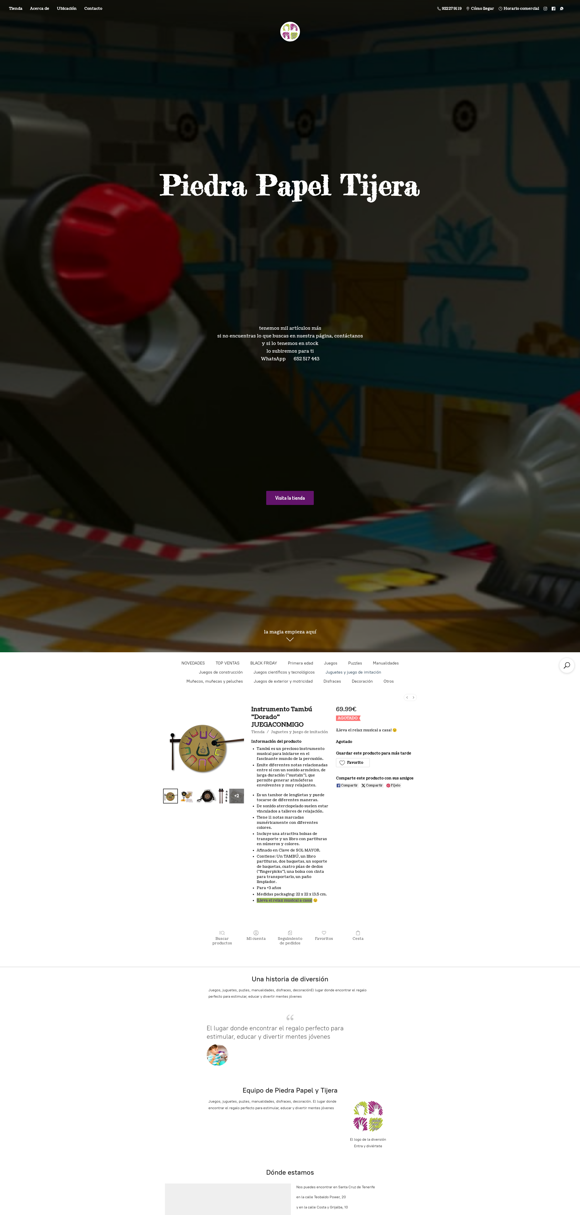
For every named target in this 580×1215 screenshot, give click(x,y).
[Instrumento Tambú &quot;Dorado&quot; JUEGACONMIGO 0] (170, 796)
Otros (389, 681)
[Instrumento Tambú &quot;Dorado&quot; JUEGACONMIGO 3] (223, 796)
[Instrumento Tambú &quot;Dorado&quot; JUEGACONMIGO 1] (187, 796)
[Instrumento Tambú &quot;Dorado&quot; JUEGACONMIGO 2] (206, 796)
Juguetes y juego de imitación (353, 672)
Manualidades (386, 663)
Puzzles (355, 663)
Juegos (330, 663)
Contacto (93, 8)
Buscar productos (222, 940)
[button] (353, 762)
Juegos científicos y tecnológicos (284, 672)
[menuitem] (407, 697)
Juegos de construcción (221, 672)
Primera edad (300, 663)
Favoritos (324, 938)
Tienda (15, 8)
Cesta (358, 938)
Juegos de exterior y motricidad (283, 681)
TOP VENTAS (227, 663)
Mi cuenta (256, 938)
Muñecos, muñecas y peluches (214, 681)
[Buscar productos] (567, 665)
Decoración (362, 681)
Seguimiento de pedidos (290, 940)
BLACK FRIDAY (263, 663)
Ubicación (67, 8)
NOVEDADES (193, 663)
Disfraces (332, 681)
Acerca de (39, 8)
